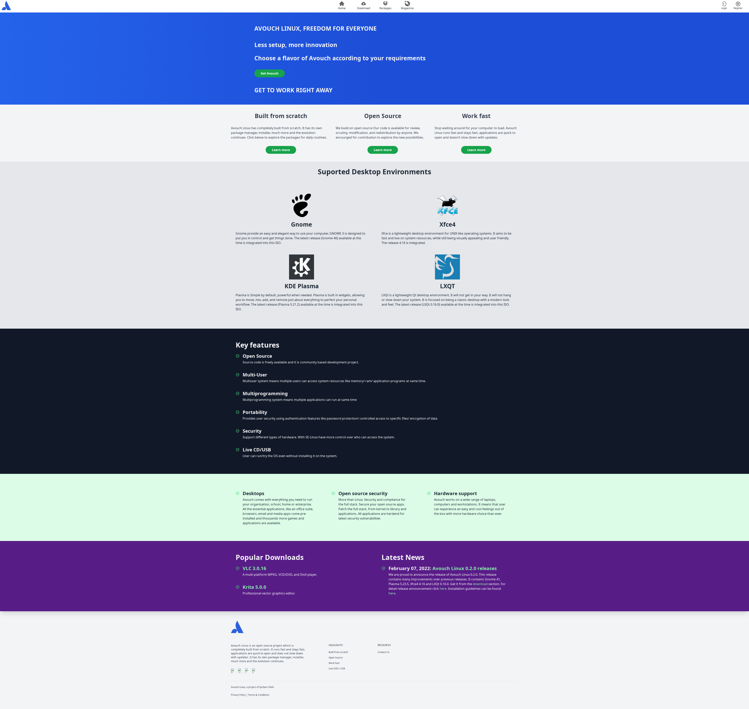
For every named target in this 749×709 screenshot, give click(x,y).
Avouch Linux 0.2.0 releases (464, 568)
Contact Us (384, 652)
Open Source (336, 657)
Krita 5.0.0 (254, 587)
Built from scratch (338, 652)
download (480, 584)
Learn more (281, 150)
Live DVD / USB (337, 668)
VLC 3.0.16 (254, 568)
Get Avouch (270, 73)
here (443, 588)
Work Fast (334, 663)
